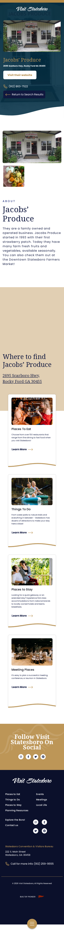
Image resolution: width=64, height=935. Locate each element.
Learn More (19, 449)
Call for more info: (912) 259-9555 (32, 864)
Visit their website (20, 75)
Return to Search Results (27, 94)
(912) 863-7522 (18, 86)
